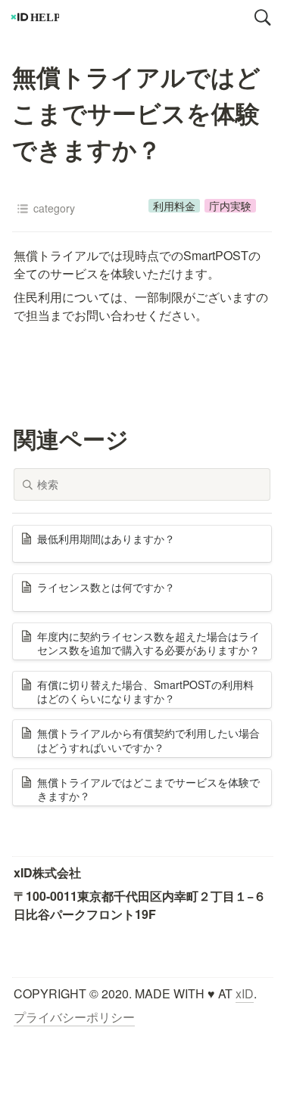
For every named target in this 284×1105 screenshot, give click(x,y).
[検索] (263, 17)
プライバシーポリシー (74, 1017)
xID (245, 993)
